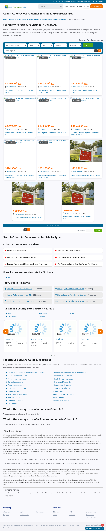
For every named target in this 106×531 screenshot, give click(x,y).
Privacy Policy (74, 525)
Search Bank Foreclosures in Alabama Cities (71, 373)
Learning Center (91, 512)
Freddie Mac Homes (15, 400)
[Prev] (96, 50)
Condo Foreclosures (15, 382)
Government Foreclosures (18, 388)
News (55, 515)
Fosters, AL (85, 339)
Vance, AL (10, 339)
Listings (72, 6)
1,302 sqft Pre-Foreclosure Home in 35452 (27, 218)
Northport (43, 313)
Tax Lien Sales (13, 404)
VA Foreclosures (14, 397)
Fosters (42, 317)
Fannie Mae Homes (61, 400)
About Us (6, 512)
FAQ (70, 512)
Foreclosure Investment (17, 379)
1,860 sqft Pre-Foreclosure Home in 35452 (85, 175)
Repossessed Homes (62, 385)
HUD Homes (59, 397)
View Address (11, 87)
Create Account (97, 6)
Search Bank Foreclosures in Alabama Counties (26, 373)
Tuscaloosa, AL (37, 339)
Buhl (9, 313)
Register (6, 515)
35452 (10, 277)
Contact (79, 6)
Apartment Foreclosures (17, 394)
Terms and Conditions (93, 525)
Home (66, 6)
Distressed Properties (62, 382)
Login (87, 6)
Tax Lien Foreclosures (62, 388)
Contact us (40, 512)
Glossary (72, 515)
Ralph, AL (59, 339)
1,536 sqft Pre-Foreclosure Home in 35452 (52, 133)
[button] (52, 355)
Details (20, 343)
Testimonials (24, 515)
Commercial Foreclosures (64, 394)
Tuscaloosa (12, 317)
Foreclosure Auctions (16, 385)
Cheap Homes (13, 391)
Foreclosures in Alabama (17, 376)
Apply (88, 45)
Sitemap (56, 512)
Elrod (72, 313)
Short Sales (58, 391)
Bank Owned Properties (63, 379)
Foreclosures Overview (63, 376)
